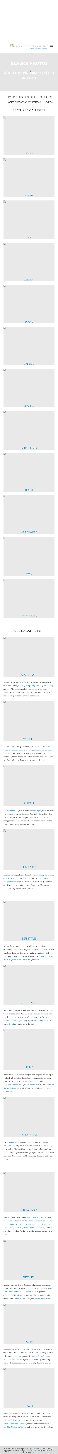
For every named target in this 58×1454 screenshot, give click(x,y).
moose (21, 750)
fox (10, 750)
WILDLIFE (29, 739)
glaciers (51, 1085)
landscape (7, 1085)
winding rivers (17, 1085)
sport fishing (48, 685)
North (39, 1288)
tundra (26, 1085)
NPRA (29, 574)
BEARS (29, 153)
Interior (50, 1288)
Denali (11, 1024)
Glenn (6, 1359)
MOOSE (29, 321)
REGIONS (29, 1277)
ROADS (29, 1341)
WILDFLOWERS (29, 532)
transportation (9, 882)
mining (25, 878)
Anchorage (14, 1424)
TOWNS (29, 1406)
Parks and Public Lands (37, 1217)
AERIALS (29, 279)
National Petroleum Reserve (33, 1228)
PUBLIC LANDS (29, 1209)
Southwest (29, 1292)
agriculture (42, 878)
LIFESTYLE (29, 938)
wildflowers (34, 1085)
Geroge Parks (37, 1356)
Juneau (6, 1424)
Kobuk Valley (8, 1228)
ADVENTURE (29, 674)
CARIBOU (29, 363)
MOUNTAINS (29, 1002)
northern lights (35, 811)
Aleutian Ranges (15, 1021)
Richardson (47, 1356)
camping (21, 685)
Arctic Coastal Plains (42, 1299)
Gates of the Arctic (27, 1221)
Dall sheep (28, 750)
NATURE (29, 1067)
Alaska (6, 1021)
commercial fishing (11, 878)
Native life (7, 960)
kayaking (39, 685)
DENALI (29, 237)
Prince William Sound (22, 1299)
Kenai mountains (39, 1021)
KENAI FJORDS (29, 447)
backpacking (30, 685)
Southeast (17, 1292)
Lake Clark (18, 1228)
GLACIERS (29, 405)
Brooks (47, 1017)
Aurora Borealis (12, 811)
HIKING (29, 490)
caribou (50, 750)
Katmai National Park (17, 1224)
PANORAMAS (29, 1134)
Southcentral (8, 1292)
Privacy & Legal (35, 1450)
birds (6, 753)
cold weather (26, 960)
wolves (44, 750)
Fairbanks (22, 1424)
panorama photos (13, 1142)
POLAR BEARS (29, 616)
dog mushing (43, 956)
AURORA (29, 195)
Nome (32, 1427)
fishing (51, 956)
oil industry (39, 875)
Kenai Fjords (46, 1224)
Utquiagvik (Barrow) (19, 1427)
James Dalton (17, 1359)
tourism (48, 875)
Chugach (26, 1021)
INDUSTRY (29, 867)
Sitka (9, 1427)
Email (34, 1452)
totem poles (16, 960)
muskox (15, 750)
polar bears (41, 746)
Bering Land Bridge (33, 1224)
